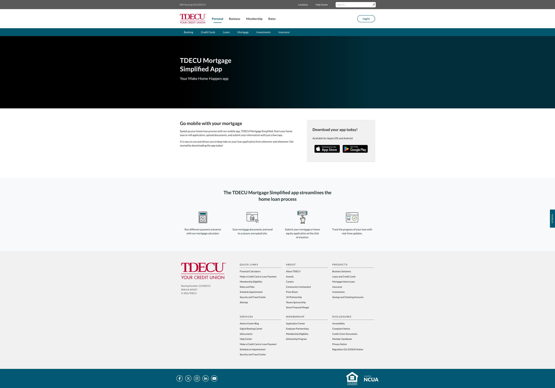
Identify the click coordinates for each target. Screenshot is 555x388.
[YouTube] (214, 378)
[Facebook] (179, 378)
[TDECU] (203, 271)
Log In (366, 18)
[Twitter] (188, 378)
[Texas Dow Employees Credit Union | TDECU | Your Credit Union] (193, 18)
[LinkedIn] (205, 378)
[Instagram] (197, 378)
